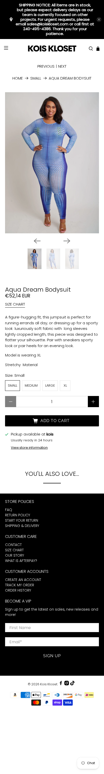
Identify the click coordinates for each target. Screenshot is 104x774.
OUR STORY (14, 555)
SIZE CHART (15, 304)
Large (50, 385)
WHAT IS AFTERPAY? (21, 560)
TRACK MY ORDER (19, 585)
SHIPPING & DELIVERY (22, 525)
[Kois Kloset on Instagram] (66, 684)
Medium (31, 385)
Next (62, 66)
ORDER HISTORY (18, 590)
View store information (29, 447)
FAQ (8, 509)
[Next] (67, 241)
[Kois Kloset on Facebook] (61, 684)
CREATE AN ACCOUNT (23, 579)
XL (65, 385)
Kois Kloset (48, 684)
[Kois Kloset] (52, 48)
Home (17, 78)
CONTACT (13, 544)
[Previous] (37, 241)
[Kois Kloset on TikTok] (72, 684)
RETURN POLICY (17, 515)
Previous (46, 66)
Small (35, 78)
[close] (98, 19)
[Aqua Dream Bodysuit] (52, 162)
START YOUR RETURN (21, 520)
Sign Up (52, 655)
